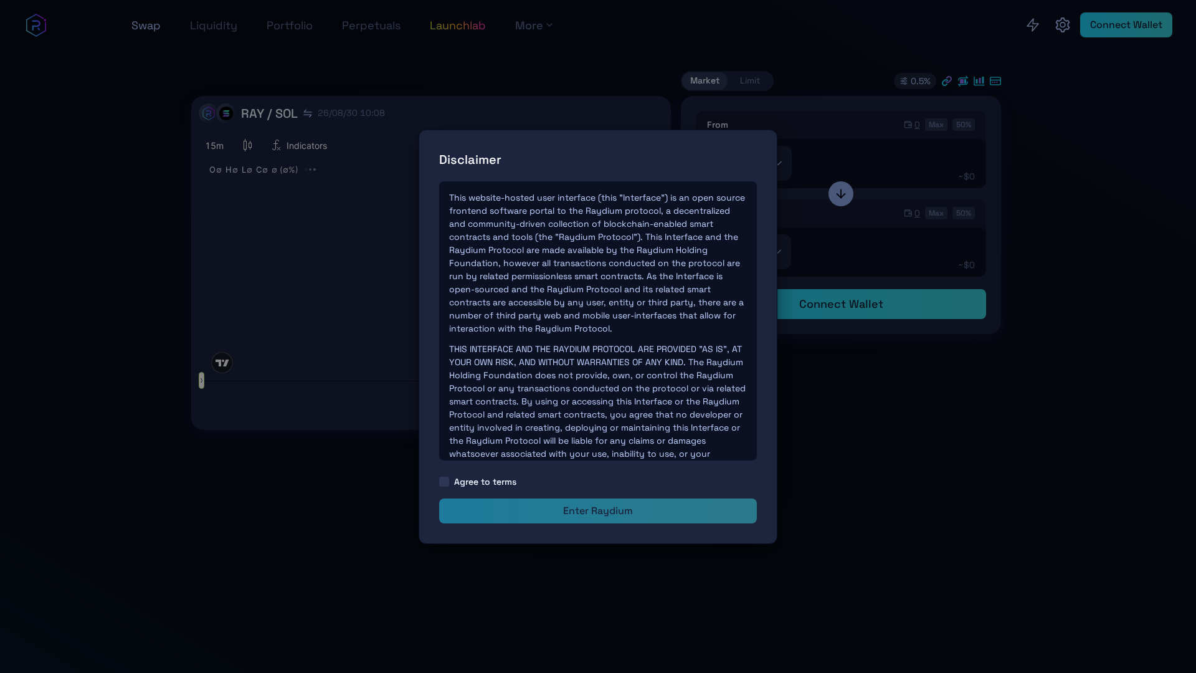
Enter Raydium (598, 510)
